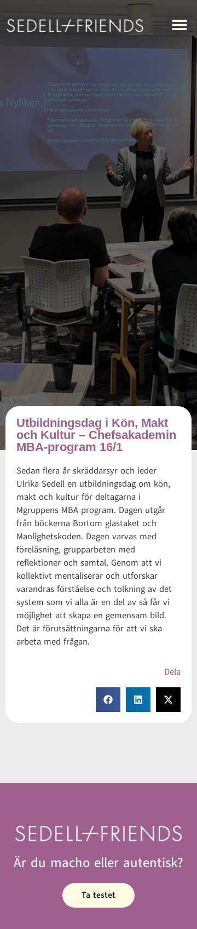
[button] (179, 25)
